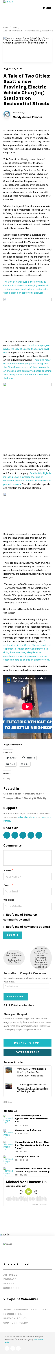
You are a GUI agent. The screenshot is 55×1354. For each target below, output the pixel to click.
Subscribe (15, 996)
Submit (13, 935)
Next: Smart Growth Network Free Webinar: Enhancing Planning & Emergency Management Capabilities (41, 957)
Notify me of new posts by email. (28, 926)
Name (8, 870)
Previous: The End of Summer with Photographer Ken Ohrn (14, 958)
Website (9, 899)
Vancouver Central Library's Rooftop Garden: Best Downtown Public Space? (31, 1072)
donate (33, 817)
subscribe (23, 817)
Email (8, 885)
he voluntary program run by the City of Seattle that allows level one (26, 349)
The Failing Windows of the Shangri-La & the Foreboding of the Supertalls (32, 1088)
